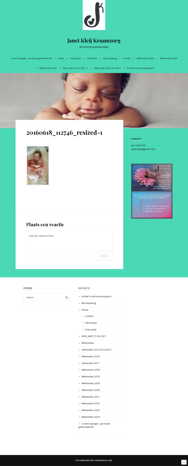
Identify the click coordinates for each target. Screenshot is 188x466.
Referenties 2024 (145, 58)
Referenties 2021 (91, 396)
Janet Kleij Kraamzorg (94, 40)
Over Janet (75, 58)
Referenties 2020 (91, 383)
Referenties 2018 (91, 369)
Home (61, 58)
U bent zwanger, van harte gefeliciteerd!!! (31, 58)
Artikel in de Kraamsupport (140, 68)
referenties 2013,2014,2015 (96, 349)
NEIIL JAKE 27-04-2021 (74, 68)
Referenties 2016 (91, 356)
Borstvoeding (110, 58)
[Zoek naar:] (46, 297)
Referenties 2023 (168, 58)
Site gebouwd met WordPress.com (94, 460)
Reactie (104, 256)
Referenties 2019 (91, 376)
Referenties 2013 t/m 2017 (107, 68)
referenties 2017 (90, 363)
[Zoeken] (66, 297)
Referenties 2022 (48, 68)
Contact (127, 58)
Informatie (92, 58)
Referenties (88, 342)
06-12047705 (138, 145)
